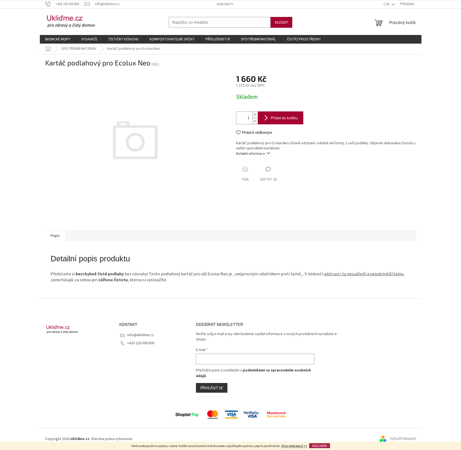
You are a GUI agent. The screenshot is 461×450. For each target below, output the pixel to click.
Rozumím (319, 446)
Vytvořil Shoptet (403, 439)
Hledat (281, 22)
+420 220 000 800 (140, 343)
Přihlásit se (211, 387)
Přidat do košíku (284, 117)
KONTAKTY (225, 4)
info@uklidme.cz (140, 335)
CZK (386, 4)
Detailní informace (250, 153)
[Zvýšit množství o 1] (255, 115)
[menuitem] (58, 39)
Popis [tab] (55, 235)
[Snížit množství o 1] (255, 121)
